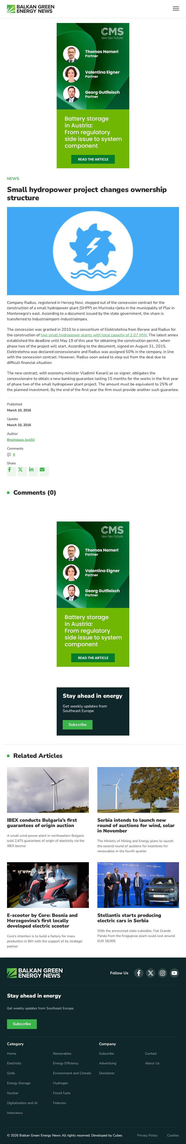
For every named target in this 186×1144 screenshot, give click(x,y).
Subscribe (78, 724)
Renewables (62, 1054)
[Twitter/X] (22, 471)
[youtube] (174, 973)
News (13, 179)
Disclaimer (107, 1073)
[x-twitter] (150, 973)
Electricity (14, 1063)
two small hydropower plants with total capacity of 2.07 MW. (94, 335)
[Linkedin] (33, 471)
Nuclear (12, 1093)
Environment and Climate (72, 1073)
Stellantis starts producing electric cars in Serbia (129, 918)
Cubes (117, 1135)
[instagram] (162, 973)
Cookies (173, 1135)
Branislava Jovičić (21, 440)
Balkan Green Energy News (40, 1135)
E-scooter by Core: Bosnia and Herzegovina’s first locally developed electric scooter (42, 921)
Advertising (107, 1063)
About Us (152, 1063)
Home (11, 1054)
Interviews (15, 1113)
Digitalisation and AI (22, 1103)
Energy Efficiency (65, 1063)
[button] (176, 9)
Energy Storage (18, 1083)
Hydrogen (60, 1083)
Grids (11, 1073)
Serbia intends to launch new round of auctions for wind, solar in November (136, 826)
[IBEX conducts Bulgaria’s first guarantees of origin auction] (48, 790)
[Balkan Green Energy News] (30, 9)
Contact (151, 1054)
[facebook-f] (138, 973)
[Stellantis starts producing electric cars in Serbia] (138, 885)
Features (59, 1103)
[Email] (44, 471)
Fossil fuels (61, 1093)
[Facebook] (11, 471)
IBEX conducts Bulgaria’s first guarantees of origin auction (42, 823)
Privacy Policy (147, 1135)
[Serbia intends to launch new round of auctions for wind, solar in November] (138, 790)
